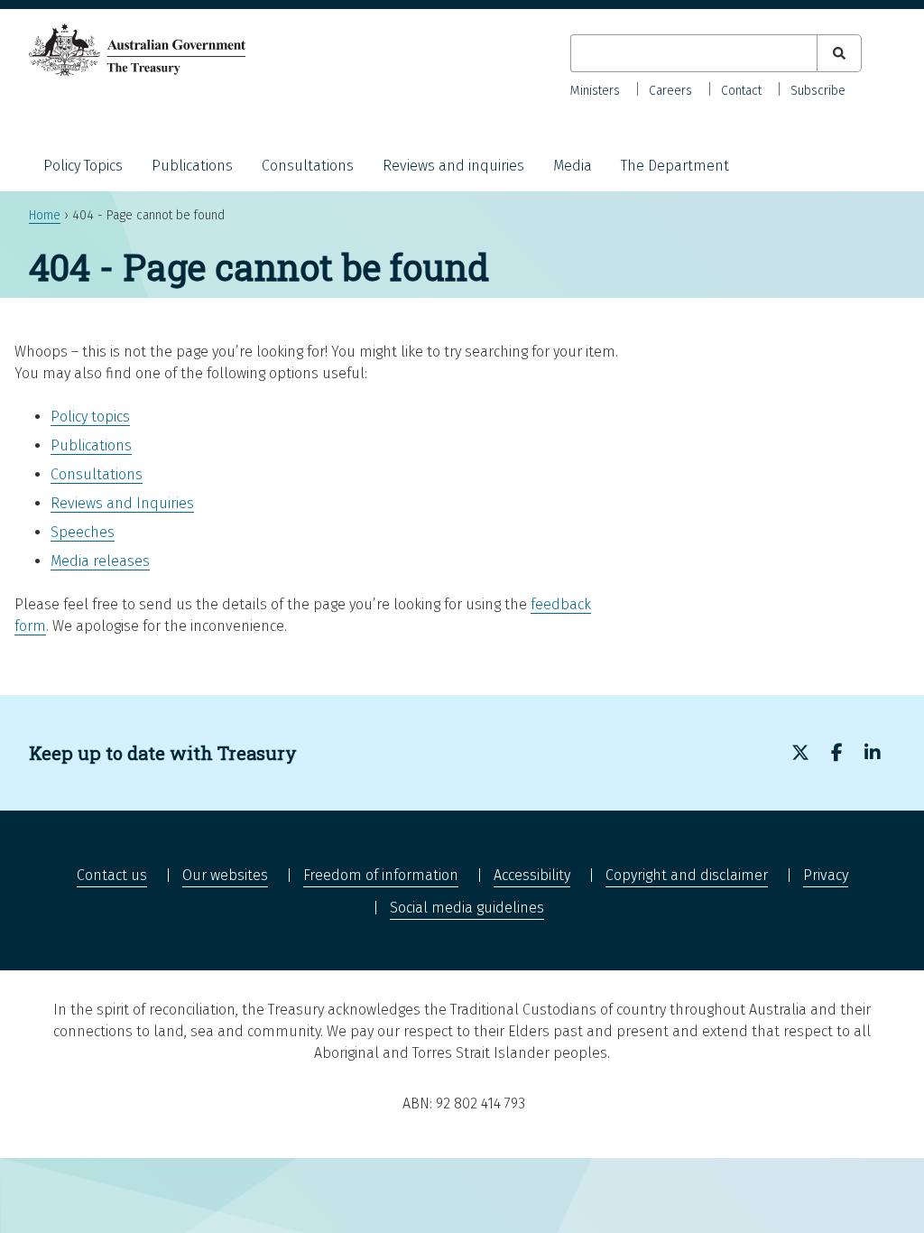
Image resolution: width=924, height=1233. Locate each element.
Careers (670, 90)
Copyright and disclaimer (686, 875)
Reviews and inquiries (453, 165)
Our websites (225, 875)
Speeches (83, 532)
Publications (192, 165)
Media (572, 165)
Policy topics (90, 416)
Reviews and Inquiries (122, 503)
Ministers (595, 90)
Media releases (100, 561)
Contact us (112, 875)
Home (44, 215)
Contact (741, 90)
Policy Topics (83, 165)
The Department (675, 165)
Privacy (825, 875)
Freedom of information (380, 875)
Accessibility (532, 875)
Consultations (308, 165)
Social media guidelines (467, 907)
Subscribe (817, 90)
